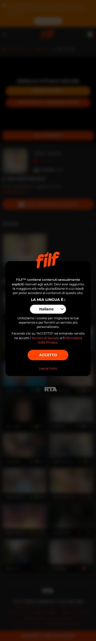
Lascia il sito (48, 368)
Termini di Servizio (45, 338)
